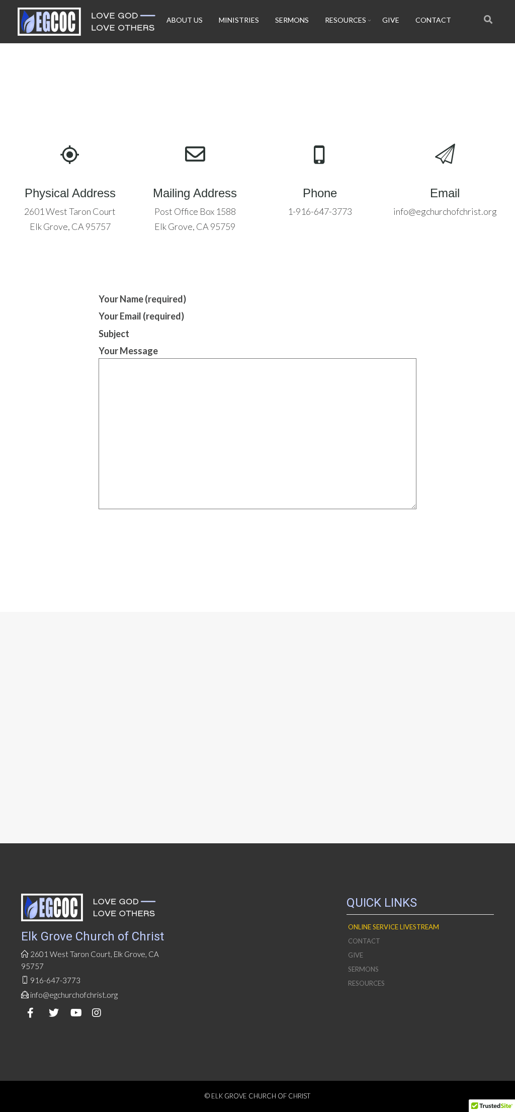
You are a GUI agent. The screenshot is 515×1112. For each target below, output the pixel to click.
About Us (184, 20)
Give (390, 20)
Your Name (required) (142, 298)
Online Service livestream (393, 927)
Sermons (292, 20)
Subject (114, 333)
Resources (345, 20)
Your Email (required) (141, 316)
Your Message (128, 350)
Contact (433, 20)
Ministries (239, 20)
